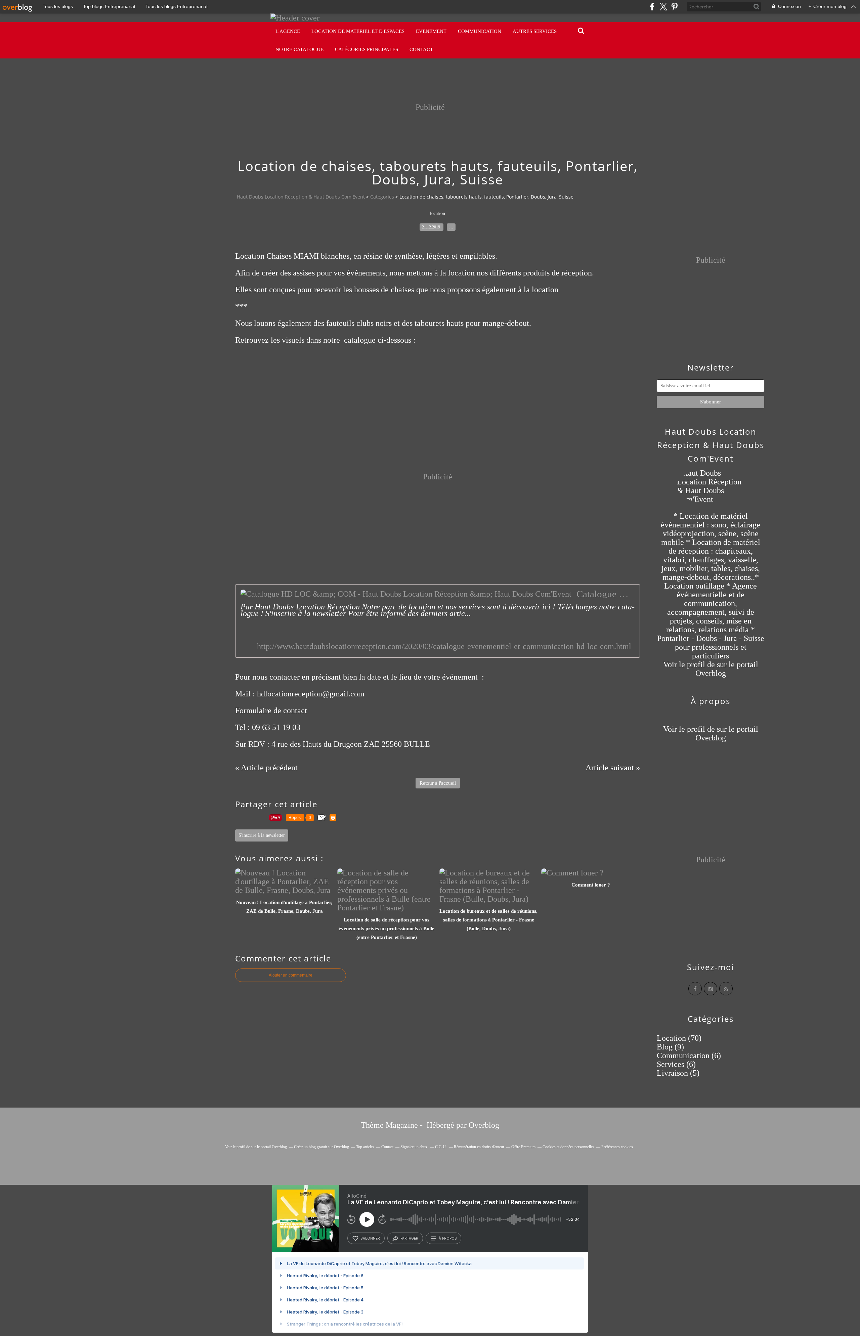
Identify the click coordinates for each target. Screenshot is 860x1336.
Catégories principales (366, 49)
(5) (678, 1073)
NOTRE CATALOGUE (299, 49)
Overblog (484, 1125)
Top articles (365, 1147)
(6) (689, 1055)
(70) (679, 1038)
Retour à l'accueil (438, 783)
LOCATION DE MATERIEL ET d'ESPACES (357, 31)
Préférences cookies (617, 1147)
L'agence (287, 31)
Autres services (535, 31)
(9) (670, 1046)
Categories (382, 196)
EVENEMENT (431, 31)
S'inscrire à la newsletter (262, 835)
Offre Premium (523, 1147)
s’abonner (370, 1238)
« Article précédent (266, 767)
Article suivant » (613, 767)
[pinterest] (674, 6)
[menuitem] (287, 31)
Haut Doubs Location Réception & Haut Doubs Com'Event (301, 196)
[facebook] (652, 6)
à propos (448, 1238)
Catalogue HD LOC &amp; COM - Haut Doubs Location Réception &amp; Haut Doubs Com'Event (605, 594)
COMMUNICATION (479, 31)
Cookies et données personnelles (568, 1147)
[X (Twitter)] (663, 6)
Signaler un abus (414, 1147)
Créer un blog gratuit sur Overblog (321, 1147)
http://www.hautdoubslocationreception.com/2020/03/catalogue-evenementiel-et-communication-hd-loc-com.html (444, 646)
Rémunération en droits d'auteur (479, 1147)
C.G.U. (441, 1147)
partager (409, 1238)
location (437, 213)
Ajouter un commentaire (290, 975)
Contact (421, 49)
